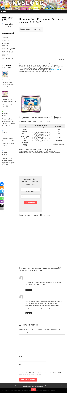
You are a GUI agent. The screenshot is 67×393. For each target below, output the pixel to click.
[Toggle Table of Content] (39, 29)
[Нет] (65, 388)
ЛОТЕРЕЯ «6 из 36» (8, 52)
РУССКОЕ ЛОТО (7, 41)
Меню (4, 11)
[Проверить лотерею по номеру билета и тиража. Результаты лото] (33, 5)
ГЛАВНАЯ (5, 38)
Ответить (28, 289)
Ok (33, 389)
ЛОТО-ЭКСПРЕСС (7, 58)
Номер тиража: (31, 184)
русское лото (55, 70)
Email (21, 364)
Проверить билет (31, 202)
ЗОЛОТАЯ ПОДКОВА (8, 49)
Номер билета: (31, 191)
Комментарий (24, 333)
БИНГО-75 (5, 55)
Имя (20, 357)
